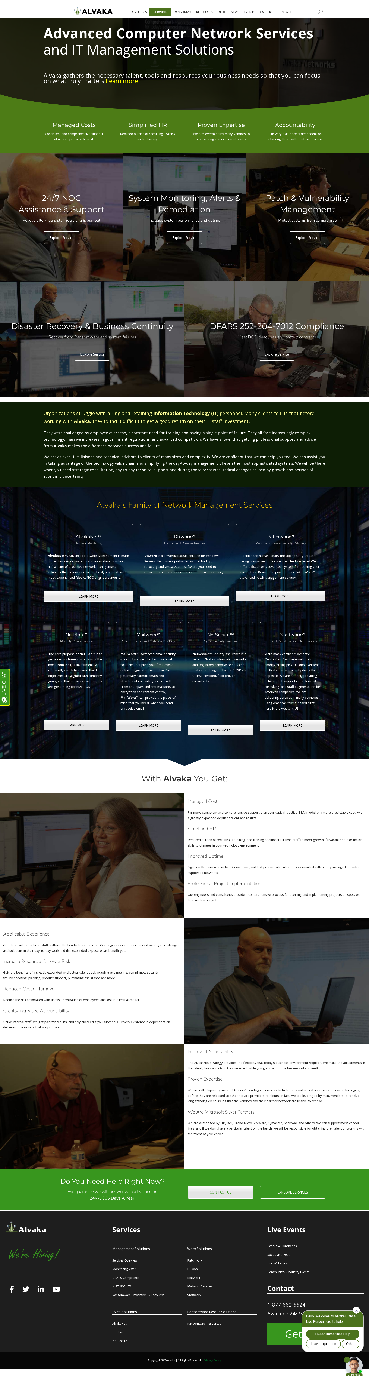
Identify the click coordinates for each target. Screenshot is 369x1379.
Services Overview (124, 1260)
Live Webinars (277, 1263)
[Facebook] (11, 1289)
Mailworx (193, 1278)
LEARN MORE (88, 596)
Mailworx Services (199, 1286)
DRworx (193, 1269)
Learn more (122, 81)
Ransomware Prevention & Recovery (138, 1295)
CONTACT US (220, 1192)
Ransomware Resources (204, 1323)
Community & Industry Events (288, 1272)
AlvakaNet (119, 1323)
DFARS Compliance (125, 1278)
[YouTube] (56, 1289)
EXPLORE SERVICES (292, 1192)
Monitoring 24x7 (124, 1269)
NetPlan (118, 1332)
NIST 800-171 (122, 1286)
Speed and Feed (278, 1255)
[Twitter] (26, 1289)
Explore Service (61, 237)
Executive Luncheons (282, 1246)
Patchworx (194, 1260)
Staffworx (194, 1295)
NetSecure (119, 1341)
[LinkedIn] (41, 1289)
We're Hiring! (34, 1255)
